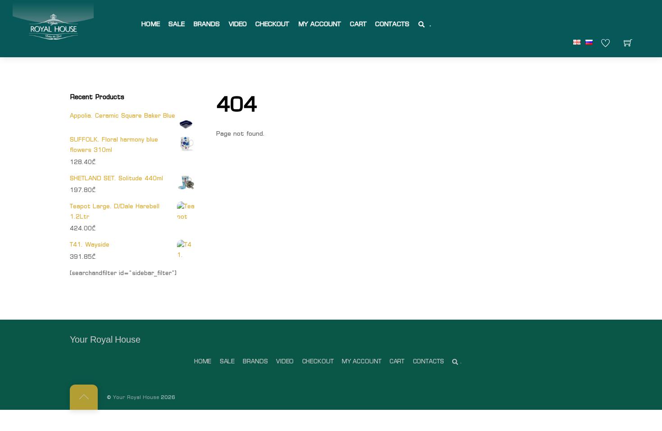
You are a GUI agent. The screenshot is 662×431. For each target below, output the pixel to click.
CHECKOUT (272, 24)
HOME (150, 24)
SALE (176, 24)
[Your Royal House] (53, 27)
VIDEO (238, 24)
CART (358, 24)
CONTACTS (392, 24)
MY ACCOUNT (319, 24)
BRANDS (207, 24)
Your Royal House (136, 397)
